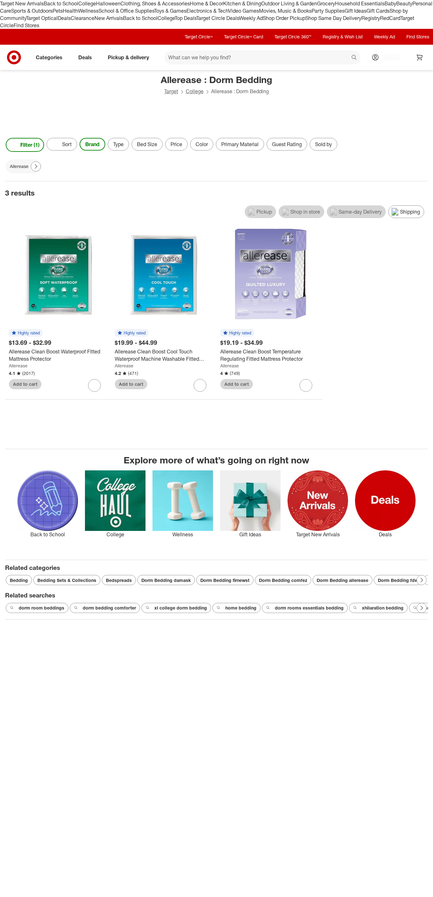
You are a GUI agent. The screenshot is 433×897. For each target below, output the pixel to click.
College (87, 3)
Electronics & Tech (207, 11)
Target (171, 91)
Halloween (108, 3)
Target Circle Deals (217, 18)
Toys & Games (170, 11)
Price (176, 144)
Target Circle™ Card (243, 36)
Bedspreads (119, 580)
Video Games (243, 11)
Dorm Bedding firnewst (224, 580)
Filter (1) (30, 145)
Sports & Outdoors (32, 11)
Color (202, 144)
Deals (64, 18)
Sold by (323, 144)
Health (70, 11)
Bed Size (147, 144)
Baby (390, 3)
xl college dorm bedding (180, 607)
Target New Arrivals (22, 3)
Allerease (18, 365)
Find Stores (26, 25)
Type (118, 144)
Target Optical (42, 18)
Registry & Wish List (343, 36)
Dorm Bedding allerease (342, 580)
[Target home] (14, 57)
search (354, 58)
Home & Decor (206, 3)
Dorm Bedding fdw (398, 580)
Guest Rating (287, 144)
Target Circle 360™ (293, 36)
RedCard (390, 18)
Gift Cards (378, 11)
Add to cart (25, 384)
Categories (49, 57)
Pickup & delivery (128, 57)
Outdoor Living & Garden (289, 3)
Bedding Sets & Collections (66, 580)
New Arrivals (108, 18)
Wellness (88, 11)
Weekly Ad (251, 18)
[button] (25, 333)
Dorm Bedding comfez (283, 580)
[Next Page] (422, 145)
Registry (370, 18)
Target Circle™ (199, 36)
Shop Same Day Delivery (333, 18)
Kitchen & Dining (242, 3)
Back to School (61, 3)
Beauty (404, 3)
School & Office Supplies (126, 11)
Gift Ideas (355, 11)
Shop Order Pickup (284, 18)
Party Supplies (328, 11)
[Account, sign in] (388, 57)
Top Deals (185, 18)
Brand (92, 144)
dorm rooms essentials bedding (309, 607)
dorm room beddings (41, 607)
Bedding (19, 580)
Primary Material (240, 144)
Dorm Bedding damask (166, 580)
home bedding (240, 607)
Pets (58, 11)
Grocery (326, 3)
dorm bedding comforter (109, 607)
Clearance (82, 18)
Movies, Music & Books (285, 11)
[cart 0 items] (420, 57)
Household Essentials (360, 3)
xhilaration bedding (383, 607)
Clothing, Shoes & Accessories (155, 3)
